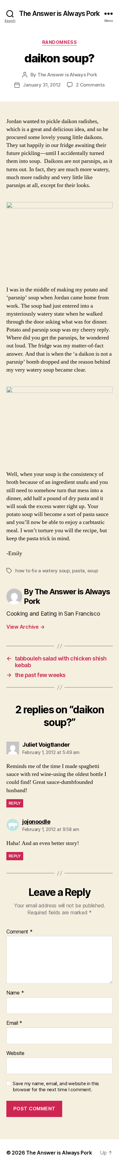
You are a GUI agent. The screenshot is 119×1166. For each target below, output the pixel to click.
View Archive (25, 627)
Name (15, 993)
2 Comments (90, 85)
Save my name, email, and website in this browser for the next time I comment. (56, 1087)
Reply (15, 803)
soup (92, 571)
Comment (19, 932)
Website (15, 1053)
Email (14, 1023)
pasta (78, 571)
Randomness (59, 42)
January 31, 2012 (42, 85)
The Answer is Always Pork (59, 13)
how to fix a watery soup (42, 571)
